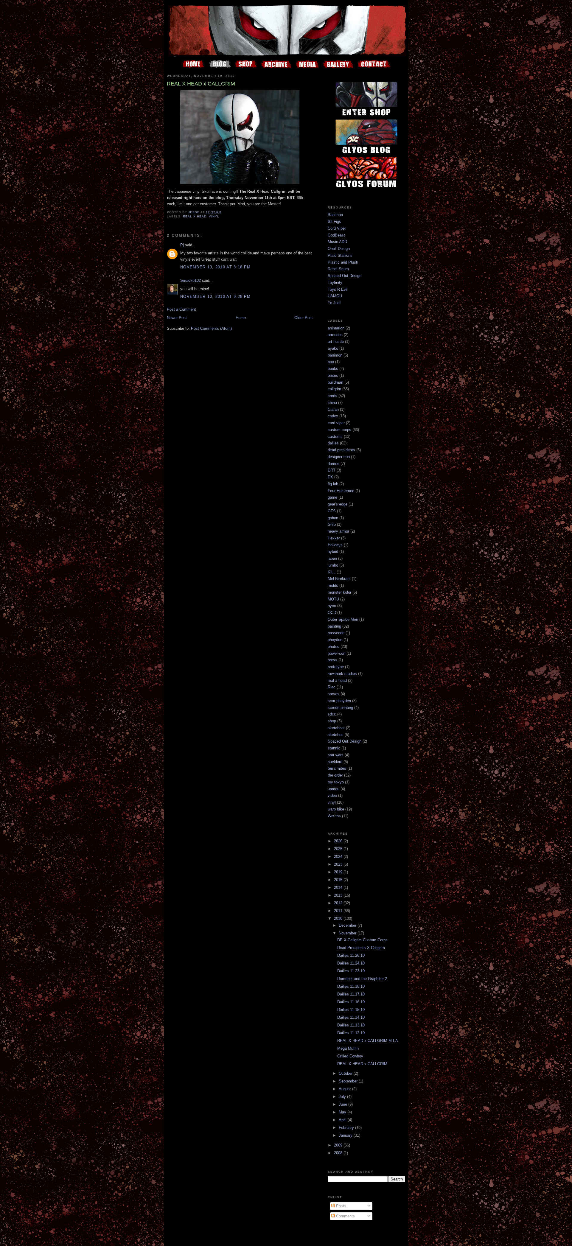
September (349, 1081)
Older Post (303, 317)
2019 (338, 872)
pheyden (335, 639)
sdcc (332, 714)
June (343, 1104)
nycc (332, 605)
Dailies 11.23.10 (351, 971)
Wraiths (334, 816)
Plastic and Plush (343, 262)
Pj (182, 245)
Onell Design (339, 248)
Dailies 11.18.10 (351, 986)
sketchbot (336, 728)
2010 (338, 918)
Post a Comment (181, 309)
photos (333, 646)
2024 (338, 856)
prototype (336, 667)
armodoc (335, 334)
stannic (334, 748)
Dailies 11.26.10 (351, 955)
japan (332, 558)
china (332, 402)
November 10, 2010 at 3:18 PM (215, 267)
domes (333, 463)
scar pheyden (339, 701)
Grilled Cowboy (350, 1056)
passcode (336, 633)
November (348, 933)
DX (330, 477)
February (347, 1127)
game (332, 497)
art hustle (336, 341)
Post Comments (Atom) (211, 328)
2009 (338, 1145)
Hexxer (334, 538)
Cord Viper (337, 228)
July (343, 1096)
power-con (336, 653)
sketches (335, 734)
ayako (333, 348)
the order (335, 775)
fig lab (333, 484)
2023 (338, 864)
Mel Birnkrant (339, 578)
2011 (338, 911)
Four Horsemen (341, 491)
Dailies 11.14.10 (351, 1017)
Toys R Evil (338, 289)
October (346, 1073)
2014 (338, 887)
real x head (194, 216)
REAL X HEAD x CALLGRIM (362, 1064)
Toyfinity (335, 282)
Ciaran (333, 409)
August (345, 1089)
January (346, 1135)
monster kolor (339, 592)
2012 (338, 903)
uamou (333, 789)
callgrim (334, 389)
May (343, 1112)
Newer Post (177, 317)
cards (332, 395)
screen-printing (340, 707)
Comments (345, 1216)
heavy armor (338, 531)
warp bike (336, 809)
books (333, 368)
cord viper (336, 423)
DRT (331, 470)
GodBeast (336, 235)
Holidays (335, 545)
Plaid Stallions (340, 255)
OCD (332, 612)
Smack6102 (190, 280)
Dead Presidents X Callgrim (361, 947)
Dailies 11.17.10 (351, 994)
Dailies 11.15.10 (351, 1009)
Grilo (332, 524)
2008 (338, 1153)
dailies (333, 443)
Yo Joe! (334, 303)
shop (332, 721)
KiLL (331, 572)
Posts (340, 1206)
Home (241, 317)
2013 (338, 895)
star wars (335, 755)
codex (333, 416)
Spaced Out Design (344, 275)
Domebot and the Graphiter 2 (362, 978)
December (348, 925)
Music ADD (337, 241)
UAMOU (335, 296)
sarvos (333, 694)
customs (335, 436)
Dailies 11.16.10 (351, 1002)
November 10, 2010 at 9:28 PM (215, 296)
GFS (332, 511)
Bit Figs (334, 221)
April (343, 1120)
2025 (338, 849)
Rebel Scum (338, 269)
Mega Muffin (348, 1048)
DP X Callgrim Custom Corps (362, 940)
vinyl (214, 216)
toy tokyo (336, 782)
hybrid (333, 551)
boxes (333, 375)
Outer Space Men (343, 619)
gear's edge (337, 504)
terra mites (337, 768)
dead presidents (341, 450)
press (332, 660)
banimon (335, 355)
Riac (331, 687)
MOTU (333, 599)
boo (331, 362)
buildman (335, 382)
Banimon (335, 214)
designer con (339, 457)
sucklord (335, 762)
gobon (333, 518)
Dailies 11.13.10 (351, 1025)
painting (334, 626)
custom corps (339, 429)
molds (333, 585)
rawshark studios (342, 673)
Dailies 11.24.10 (351, 963)
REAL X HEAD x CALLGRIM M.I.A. (368, 1040)
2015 (338, 880)
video (332, 795)
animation (336, 328)
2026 (338, 841)
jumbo (333, 565)
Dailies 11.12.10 (351, 1033)
